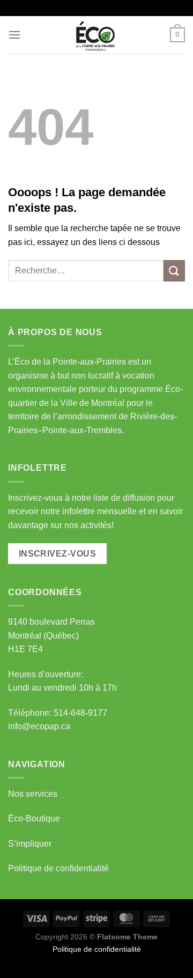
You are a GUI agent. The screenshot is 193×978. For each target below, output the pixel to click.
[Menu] (14, 34)
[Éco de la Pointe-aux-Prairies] (96, 35)
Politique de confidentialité (58, 868)
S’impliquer (29, 843)
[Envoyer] (174, 270)
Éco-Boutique (34, 818)
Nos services (32, 793)
